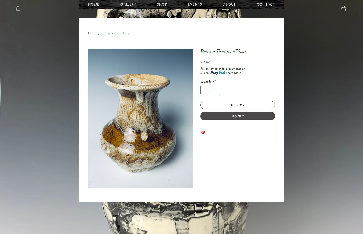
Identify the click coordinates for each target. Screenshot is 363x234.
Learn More (233, 73)
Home (92, 33)
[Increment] (216, 90)
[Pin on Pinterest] (203, 132)
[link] (343, 8)
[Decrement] (204, 90)
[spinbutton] (210, 90)
